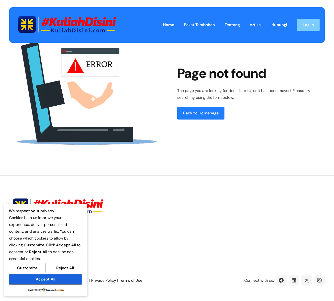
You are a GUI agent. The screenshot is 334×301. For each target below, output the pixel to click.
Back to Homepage (201, 113)
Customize (27, 268)
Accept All (45, 279)
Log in (308, 24)
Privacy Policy (103, 280)
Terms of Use (130, 280)
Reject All (65, 268)
